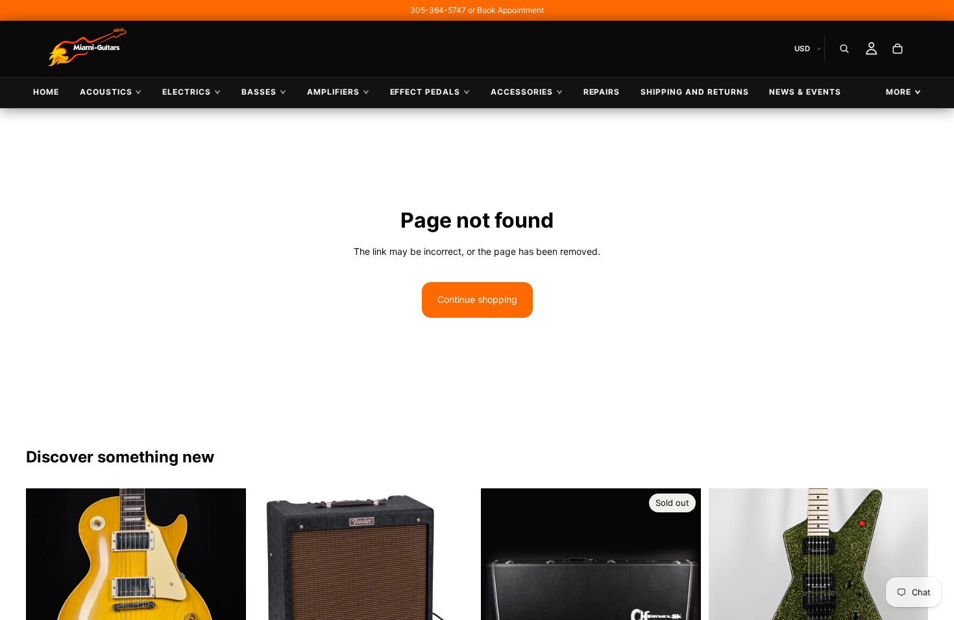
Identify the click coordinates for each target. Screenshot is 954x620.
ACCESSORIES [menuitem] (522, 92)
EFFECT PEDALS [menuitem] (425, 92)
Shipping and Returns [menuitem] (694, 92)
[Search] (844, 49)
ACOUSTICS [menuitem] (106, 92)
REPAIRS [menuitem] (601, 92)
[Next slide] (226, 598)
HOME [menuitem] (46, 92)
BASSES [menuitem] (258, 92)
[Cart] (898, 49)
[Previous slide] (45, 598)
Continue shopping (477, 299)
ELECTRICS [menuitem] (186, 92)
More (898, 92)
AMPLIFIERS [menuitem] (333, 92)
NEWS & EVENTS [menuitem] (804, 92)
